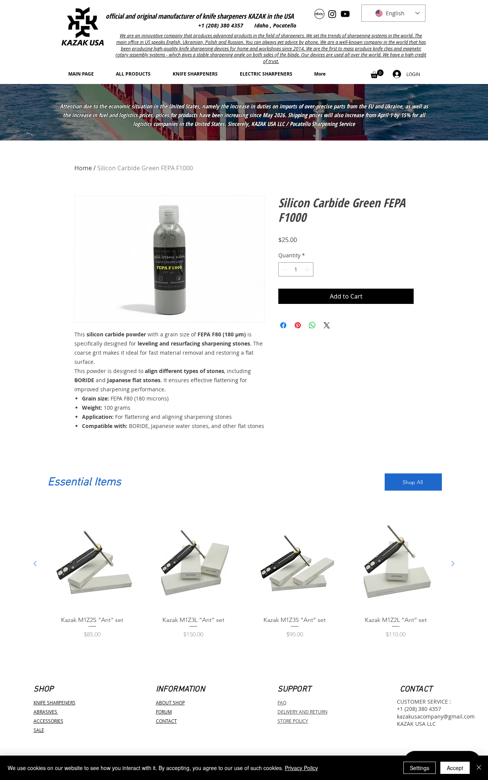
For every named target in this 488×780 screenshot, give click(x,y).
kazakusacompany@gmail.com (436, 716)
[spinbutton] (296, 269)
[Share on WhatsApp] (312, 325)
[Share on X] (326, 325)
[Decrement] (284, 269)
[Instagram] (332, 14)
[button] (377, 73)
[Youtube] (345, 14)
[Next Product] (453, 563)
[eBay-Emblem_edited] (319, 14)
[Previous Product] (35, 563)
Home (83, 168)
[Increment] (307, 269)
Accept (455, 768)
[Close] (478, 768)
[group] (244, 582)
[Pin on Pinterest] (297, 325)
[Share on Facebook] (283, 325)
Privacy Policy (301, 768)
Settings (419, 768)
